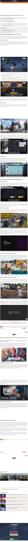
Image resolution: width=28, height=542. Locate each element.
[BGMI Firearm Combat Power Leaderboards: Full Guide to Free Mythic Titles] (3, 505)
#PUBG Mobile (26, 326)
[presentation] (2, 326)
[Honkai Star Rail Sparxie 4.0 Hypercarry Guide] (3, 499)
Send (26, 455)
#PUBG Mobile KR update (20, 326)
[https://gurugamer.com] (14, 524)
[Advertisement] (14, 9)
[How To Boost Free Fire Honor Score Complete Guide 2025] (3, 509)
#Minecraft (3, 2)
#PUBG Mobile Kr (14, 326)
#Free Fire (8, 2)
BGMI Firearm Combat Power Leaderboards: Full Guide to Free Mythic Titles (14, 504)
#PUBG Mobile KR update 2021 (7, 326)
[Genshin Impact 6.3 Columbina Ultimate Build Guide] (3, 502)
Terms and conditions (14, 529)
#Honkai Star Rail (16, 2)
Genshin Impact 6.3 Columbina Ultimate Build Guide (12, 501)
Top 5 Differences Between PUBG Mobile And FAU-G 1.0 (6, 20)
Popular (26, 328)
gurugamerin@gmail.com (14, 526)
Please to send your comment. (5, 453)
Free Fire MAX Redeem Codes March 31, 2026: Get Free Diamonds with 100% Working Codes (16, 494)
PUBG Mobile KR (3, 280)
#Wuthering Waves (12, 2)
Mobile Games (7, 16)
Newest (24, 328)
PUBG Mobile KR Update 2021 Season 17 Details (7, 29)
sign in (3, 453)
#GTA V (5, 2)
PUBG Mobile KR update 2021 (17, 159)
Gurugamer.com (20, 25)
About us (14, 528)
